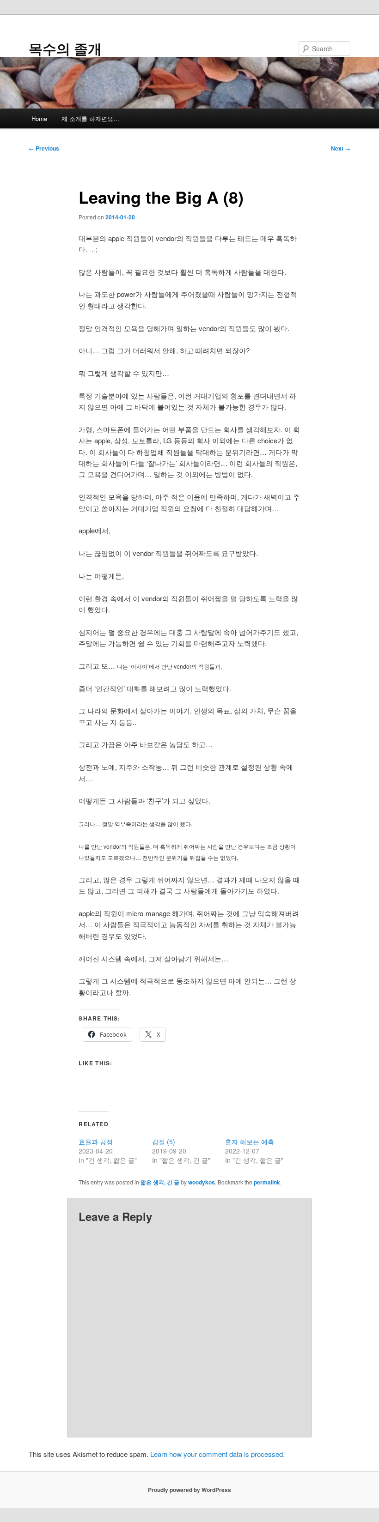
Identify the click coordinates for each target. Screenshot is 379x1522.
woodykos (201, 1182)
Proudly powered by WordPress (189, 1490)
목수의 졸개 (65, 48)
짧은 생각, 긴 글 (160, 1182)
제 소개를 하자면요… (90, 118)
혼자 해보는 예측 (249, 1141)
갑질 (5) (163, 1141)
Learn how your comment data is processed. (217, 1454)
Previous (44, 148)
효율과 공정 (96, 1141)
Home (39, 118)
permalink (267, 1182)
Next (340, 148)
